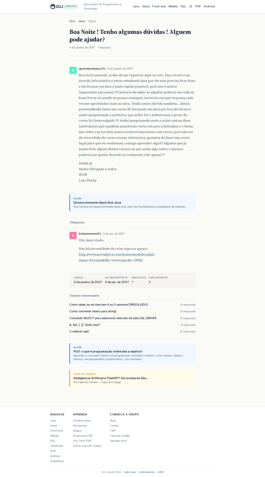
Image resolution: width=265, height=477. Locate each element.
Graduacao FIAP (83, 435)
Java (136, 6)
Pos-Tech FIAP (82, 440)
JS (190, 6)
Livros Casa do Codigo (87, 445)
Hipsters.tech (118, 440)
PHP (198, 6)
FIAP (113, 430)
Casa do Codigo (120, 435)
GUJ (72, 21)
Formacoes (80, 425)
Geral (145, 6)
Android (209, 6)
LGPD (161, 472)
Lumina (114, 425)
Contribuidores (147, 472)
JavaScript (56, 445)
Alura (113, 420)
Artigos (77, 430)
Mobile (173, 6)
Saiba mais (130, 472)
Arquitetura (57, 461)
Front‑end (159, 6)
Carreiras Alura (82, 420)
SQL (183, 6)
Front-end (56, 430)
